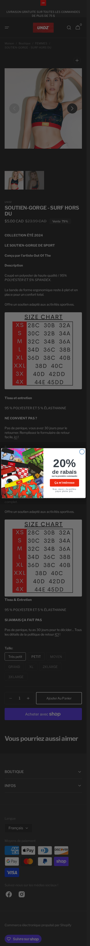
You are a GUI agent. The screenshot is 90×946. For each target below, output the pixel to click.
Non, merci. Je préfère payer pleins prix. (64, 490)
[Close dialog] (81, 451)
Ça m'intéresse (64, 482)
